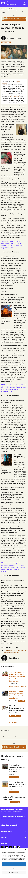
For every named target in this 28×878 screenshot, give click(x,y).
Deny (14, 868)
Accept (14, 864)
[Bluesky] (18, 847)
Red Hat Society (14, 96)
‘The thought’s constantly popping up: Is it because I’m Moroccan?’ (17, 768)
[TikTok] (10, 847)
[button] (25, 849)
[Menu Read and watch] (25, 831)
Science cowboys (6, 42)
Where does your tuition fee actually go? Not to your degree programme (17, 708)
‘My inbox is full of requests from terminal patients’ (13, 798)
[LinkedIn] (6, 847)
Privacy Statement (17, 876)
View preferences (14, 872)
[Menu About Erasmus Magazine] (25, 825)
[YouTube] (14, 847)
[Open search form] (20, 3)
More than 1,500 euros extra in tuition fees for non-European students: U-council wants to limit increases (17, 676)
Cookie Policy (9, 876)
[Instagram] (2, 847)
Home (2, 9)
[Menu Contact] (25, 837)
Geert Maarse (10, 38)
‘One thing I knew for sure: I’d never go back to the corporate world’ (17, 784)
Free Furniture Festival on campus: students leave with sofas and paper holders (16, 695)
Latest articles (10, 9)
